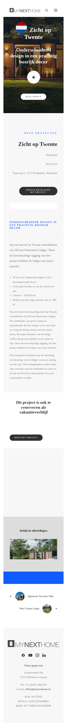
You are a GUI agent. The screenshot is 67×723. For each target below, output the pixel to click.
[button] (56, 10)
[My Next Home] (25, 10)
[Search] (45, 10)
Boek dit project (26, 438)
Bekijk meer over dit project (38, 191)
